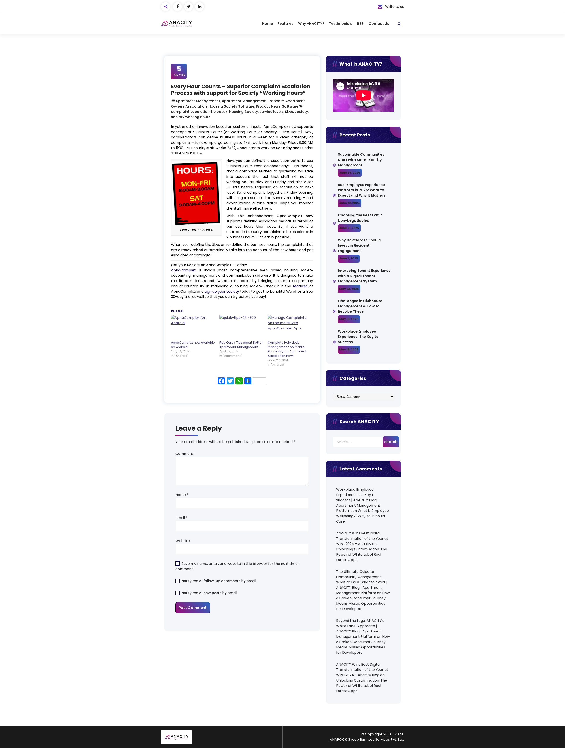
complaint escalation (190, 111)
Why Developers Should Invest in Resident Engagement (359, 245)
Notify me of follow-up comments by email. (219, 580)
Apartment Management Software (253, 101)
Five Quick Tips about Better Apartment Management (241, 344)
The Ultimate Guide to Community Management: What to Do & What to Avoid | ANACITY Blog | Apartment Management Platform (361, 582)
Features (285, 23)
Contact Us (379, 23)
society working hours (190, 116)
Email (181, 517)
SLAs (289, 111)
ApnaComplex (183, 270)
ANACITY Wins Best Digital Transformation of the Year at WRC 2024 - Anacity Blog (362, 670)
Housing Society (243, 111)
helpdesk (219, 111)
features (300, 286)
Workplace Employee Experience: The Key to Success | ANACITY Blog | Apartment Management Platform (358, 500)
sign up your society (222, 291)
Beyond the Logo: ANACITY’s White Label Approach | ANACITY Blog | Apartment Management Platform (360, 628)
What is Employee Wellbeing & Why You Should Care (362, 516)
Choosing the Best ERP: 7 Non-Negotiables (360, 218)
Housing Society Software (231, 106)
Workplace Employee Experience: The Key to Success (358, 337)
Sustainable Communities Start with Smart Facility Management (361, 160)
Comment (185, 453)
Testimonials (340, 23)
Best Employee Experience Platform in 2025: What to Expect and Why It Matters (361, 190)
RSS (360, 23)
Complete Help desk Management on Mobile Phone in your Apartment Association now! (287, 349)
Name (181, 494)
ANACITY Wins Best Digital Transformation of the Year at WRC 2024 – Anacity (362, 538)
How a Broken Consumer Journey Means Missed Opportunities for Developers (363, 600)
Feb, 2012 (179, 71)
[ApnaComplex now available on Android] (193, 327)
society (301, 111)
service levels (271, 111)
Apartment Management (197, 101)
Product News (268, 106)
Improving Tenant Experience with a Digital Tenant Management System (364, 276)
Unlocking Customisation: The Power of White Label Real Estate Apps (361, 554)
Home (267, 23)
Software (290, 106)
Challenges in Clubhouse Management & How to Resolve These (360, 306)
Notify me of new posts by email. (209, 592)
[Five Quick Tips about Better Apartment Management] (241, 327)
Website (182, 540)
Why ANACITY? (311, 23)
